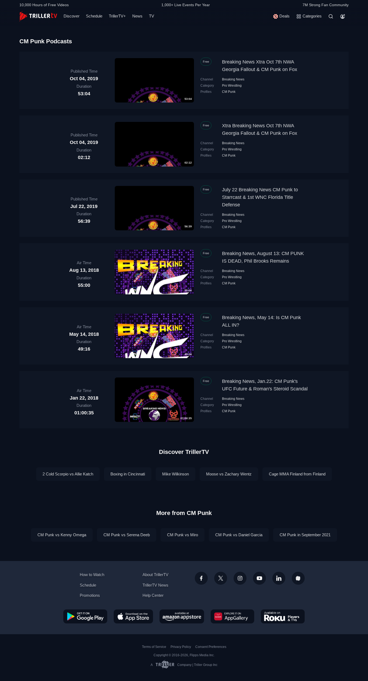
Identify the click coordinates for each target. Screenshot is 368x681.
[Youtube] (259, 578)
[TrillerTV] (38, 16)
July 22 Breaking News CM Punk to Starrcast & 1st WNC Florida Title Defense (260, 197)
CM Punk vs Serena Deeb (126, 534)
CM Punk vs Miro (182, 534)
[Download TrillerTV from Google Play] (85, 616)
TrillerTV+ (117, 16)
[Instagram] (240, 578)
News (137, 16)
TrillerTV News (155, 585)
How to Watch (92, 574)
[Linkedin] (278, 578)
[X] (220, 578)
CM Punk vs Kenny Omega (61, 534)
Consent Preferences (210, 647)
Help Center (153, 595)
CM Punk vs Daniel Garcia (238, 534)
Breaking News (233, 79)
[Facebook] (201, 578)
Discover (71, 16)
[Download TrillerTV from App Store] (133, 616)
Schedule (94, 16)
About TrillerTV (155, 574)
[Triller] (298, 578)
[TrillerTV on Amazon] (181, 616)
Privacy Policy (181, 647)
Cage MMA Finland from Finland (297, 474)
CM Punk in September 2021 (305, 534)
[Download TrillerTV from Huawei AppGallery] (232, 616)
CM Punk (228, 92)
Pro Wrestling (232, 85)
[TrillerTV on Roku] (283, 616)
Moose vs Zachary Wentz (229, 474)
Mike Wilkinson (175, 474)
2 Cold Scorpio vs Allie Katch (68, 474)
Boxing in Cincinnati (127, 474)
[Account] (343, 16)
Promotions (90, 595)
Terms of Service (154, 647)
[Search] (331, 16)
